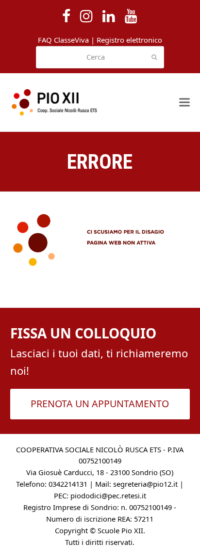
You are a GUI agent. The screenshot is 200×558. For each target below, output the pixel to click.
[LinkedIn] (108, 16)
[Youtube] (131, 16)
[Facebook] (66, 16)
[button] (184, 102)
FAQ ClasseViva (63, 40)
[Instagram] (86, 16)
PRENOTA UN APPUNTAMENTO (100, 403)
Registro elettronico (129, 40)
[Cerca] (100, 57)
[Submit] (154, 57)
